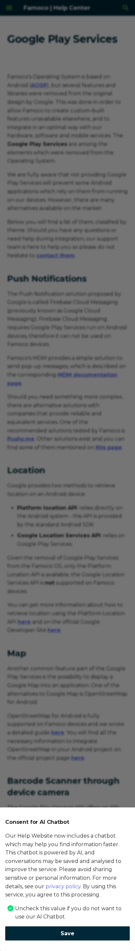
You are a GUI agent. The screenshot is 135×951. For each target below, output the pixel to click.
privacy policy (63, 886)
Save (67, 933)
